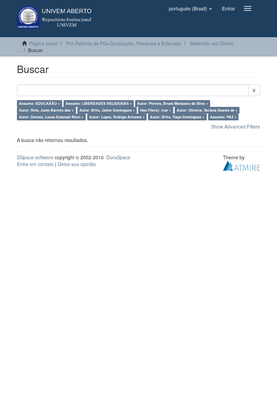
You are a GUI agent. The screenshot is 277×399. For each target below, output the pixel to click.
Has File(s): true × (155, 110)
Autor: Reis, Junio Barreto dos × (46, 110)
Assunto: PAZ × (223, 116)
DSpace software (35, 157)
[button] (190, 8)
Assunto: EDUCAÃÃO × (39, 103)
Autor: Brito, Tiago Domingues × (177, 116)
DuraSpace (118, 157)
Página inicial (43, 43)
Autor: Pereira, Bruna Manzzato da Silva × (172, 103)
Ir (254, 90)
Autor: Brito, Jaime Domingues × (107, 110)
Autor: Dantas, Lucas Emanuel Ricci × (51, 116)
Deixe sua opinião (77, 164)
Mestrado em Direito (212, 43)
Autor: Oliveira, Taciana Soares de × (207, 110)
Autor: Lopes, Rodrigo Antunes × (117, 116)
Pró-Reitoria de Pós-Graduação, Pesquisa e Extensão (123, 43)
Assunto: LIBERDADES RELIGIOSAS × (99, 103)
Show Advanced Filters (235, 126)
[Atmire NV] (241, 165)
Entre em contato (35, 164)
